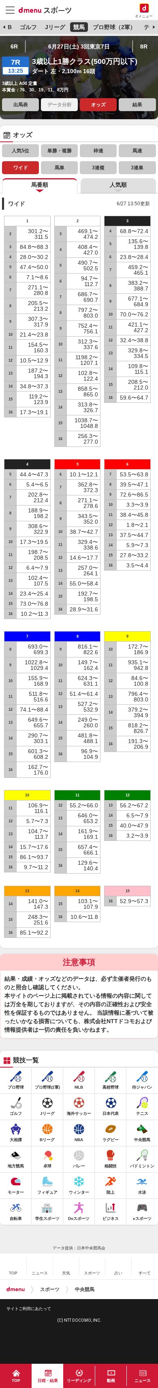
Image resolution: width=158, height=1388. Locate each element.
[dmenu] (15, 1289)
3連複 (98, 168)
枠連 (98, 151)
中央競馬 (84, 1289)
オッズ (98, 104)
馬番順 (39, 184)
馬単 (59, 168)
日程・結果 (48, 1380)
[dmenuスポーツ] (48, 9)
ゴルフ (28, 27)
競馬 (79, 27)
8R (143, 46)
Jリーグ (55, 27)
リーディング (79, 1380)
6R (14, 46)
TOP (16, 1380)
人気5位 (20, 151)
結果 (137, 104)
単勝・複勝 (59, 151)
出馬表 (20, 104)
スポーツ (50, 1289)
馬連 (137, 151)
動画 (111, 1380)
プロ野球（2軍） (114, 27)
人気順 (118, 184)
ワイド (20, 168)
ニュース (143, 1380)
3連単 (137, 168)
